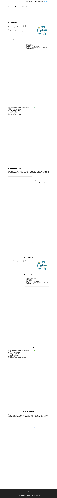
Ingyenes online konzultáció (30, 1)
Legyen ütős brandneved (39, 1)
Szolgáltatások (46, 1)
